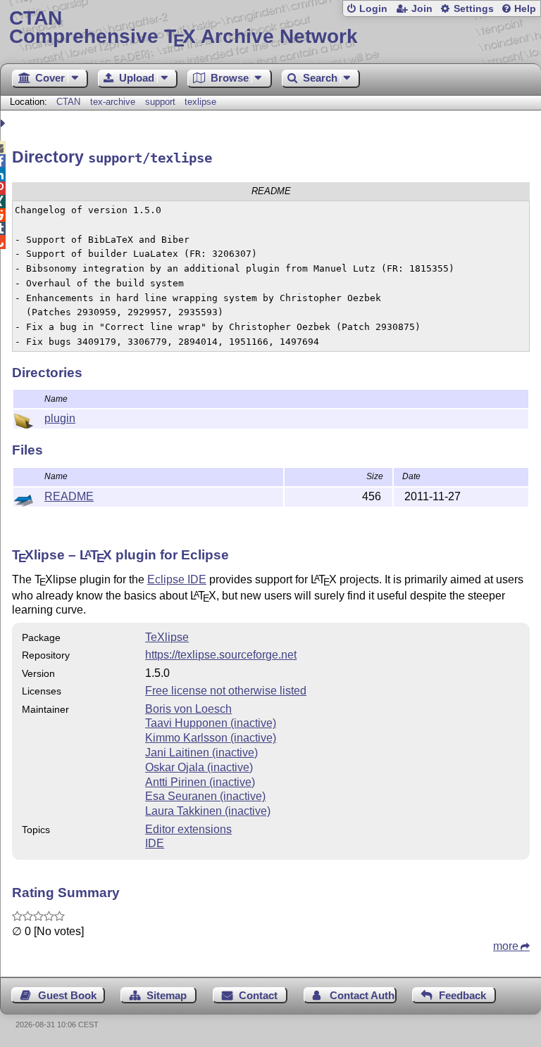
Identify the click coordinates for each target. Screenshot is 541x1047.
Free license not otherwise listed (225, 691)
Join (422, 9)
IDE (154, 843)
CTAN (68, 101)
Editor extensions (188, 829)
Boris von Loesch (188, 709)
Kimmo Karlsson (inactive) (210, 738)
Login (373, 9)
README (69, 496)
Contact (258, 995)
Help (525, 9)
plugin (59, 418)
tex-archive (112, 101)
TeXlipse (167, 637)
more (505, 946)
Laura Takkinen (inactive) (207, 811)
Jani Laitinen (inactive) (201, 753)
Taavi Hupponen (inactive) (210, 723)
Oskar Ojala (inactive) (199, 767)
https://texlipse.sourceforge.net (221, 655)
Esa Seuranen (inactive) (205, 796)
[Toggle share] (4, 123)
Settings (474, 9)
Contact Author (363, 995)
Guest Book (67, 995)
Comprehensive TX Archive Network (183, 27)
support (160, 101)
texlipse (200, 101)
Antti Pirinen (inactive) (200, 782)
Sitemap (167, 995)
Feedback (462, 995)
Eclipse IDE (176, 579)
